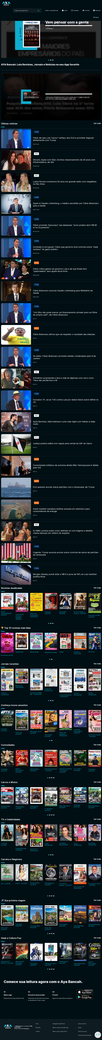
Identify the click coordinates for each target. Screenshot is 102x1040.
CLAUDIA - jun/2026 (4, 844)
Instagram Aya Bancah (59, 1023)
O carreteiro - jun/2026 (49, 809)
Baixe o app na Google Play (60, 1027)
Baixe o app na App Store (60, 1031)
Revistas (76, 10)
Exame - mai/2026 (21, 883)
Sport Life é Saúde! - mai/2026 (94, 735)
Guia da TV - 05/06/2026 (34, 849)
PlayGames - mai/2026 (34, 964)
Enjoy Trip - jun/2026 (19, 733)
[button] (49, 60)
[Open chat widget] (98, 1035)
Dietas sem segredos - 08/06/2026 (63, 734)
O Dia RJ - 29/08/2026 (5, 693)
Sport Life (91, 652)
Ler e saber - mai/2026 (78, 769)
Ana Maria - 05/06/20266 (63, 844)
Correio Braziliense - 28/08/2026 (65, 695)
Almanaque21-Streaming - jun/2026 (20, 963)
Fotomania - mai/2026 (92, 770)
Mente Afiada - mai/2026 (35, 770)
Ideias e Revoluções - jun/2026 (20, 770)
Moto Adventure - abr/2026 (94, 806)
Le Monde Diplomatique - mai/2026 (78, 731)
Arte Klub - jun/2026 (4, 729)
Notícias (97, 10)
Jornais (86, 10)
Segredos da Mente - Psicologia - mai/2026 (65, 770)
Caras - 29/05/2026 (78, 844)
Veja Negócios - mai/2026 (50, 884)
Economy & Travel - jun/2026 (94, 884)
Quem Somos (82, 1023)
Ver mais (97, 123)
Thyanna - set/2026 (48, 612)
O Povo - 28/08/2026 (78, 694)
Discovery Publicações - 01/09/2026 (34, 615)
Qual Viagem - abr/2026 (63, 925)
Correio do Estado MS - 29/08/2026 (36, 693)
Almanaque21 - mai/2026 (64, 962)
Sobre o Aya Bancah (51, 10)
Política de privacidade (84, 1035)
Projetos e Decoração (77, 652)
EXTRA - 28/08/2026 (92, 694)
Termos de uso (82, 1031)
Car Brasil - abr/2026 (77, 806)
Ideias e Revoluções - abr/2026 (92, 963)
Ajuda (79, 1027)
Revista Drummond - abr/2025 (51, 769)
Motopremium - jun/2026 (20, 807)
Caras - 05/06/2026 (49, 844)
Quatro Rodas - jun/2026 (6, 807)
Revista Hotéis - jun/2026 (35, 883)
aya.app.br (26, 1028)
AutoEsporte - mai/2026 (34, 807)
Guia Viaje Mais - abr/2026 (79, 926)
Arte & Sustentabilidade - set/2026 (6, 613)
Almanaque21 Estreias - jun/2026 (7, 962)
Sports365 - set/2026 (63, 612)
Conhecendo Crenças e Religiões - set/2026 (20, 617)
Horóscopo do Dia (7, 655)
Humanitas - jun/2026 (5, 770)
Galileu (61, 652)
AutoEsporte (19, 652)
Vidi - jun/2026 (5, 883)
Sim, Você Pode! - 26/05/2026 (79, 887)
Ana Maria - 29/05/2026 (92, 844)
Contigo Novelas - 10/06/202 (21, 849)
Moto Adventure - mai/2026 (65, 806)
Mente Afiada (34, 652)
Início (65, 10)
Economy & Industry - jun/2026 (65, 884)
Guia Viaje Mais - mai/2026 (35, 926)
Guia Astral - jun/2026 (49, 735)
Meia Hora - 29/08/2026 (19, 686)
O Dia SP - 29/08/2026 (49, 689)
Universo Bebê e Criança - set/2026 (80, 612)
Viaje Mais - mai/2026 (19, 925)
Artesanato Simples (51, 652)
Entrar (97, 17)
